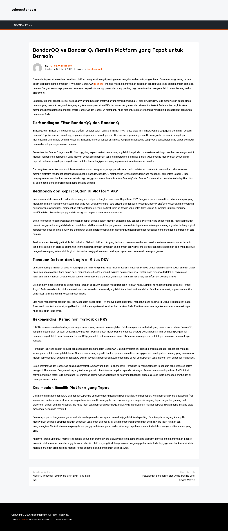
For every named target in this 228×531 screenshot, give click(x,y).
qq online (98, 83)
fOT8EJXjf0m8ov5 (61, 65)
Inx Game (23, 519)
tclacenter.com (23, 9)
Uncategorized (94, 69)
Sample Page (23, 25)
